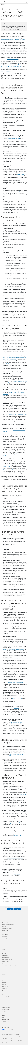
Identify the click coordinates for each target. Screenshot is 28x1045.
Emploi (3, 1017)
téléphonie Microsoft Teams (9, 469)
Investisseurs (4, 1023)
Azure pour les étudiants (5, 969)
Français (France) (6, 1027)
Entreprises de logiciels (5, 1009)
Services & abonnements (16, 722)
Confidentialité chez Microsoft (6, 1021)
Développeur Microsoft (5, 996)
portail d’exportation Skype (14, 138)
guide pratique (17, 874)
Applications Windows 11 (6, 930)
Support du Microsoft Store (6, 940)
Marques (21, 1038)
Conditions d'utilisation (5, 1038)
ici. (3, 481)
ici (8, 557)
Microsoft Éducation (5, 955)
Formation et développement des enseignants (9, 965)
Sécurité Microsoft (4, 978)
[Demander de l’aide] (4, 2)
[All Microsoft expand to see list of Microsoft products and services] (1, 1)
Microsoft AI (3, 975)
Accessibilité (20, 1040)
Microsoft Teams (4, 988)
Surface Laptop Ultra (5, 920)
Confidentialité (20, 1036)
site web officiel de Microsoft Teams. (15, 858)
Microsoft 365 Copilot (5, 986)
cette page (16, 708)
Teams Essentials (6, 466)
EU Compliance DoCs (14, 1040)
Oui (10, 909)
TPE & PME (3, 990)
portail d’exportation (20, 191)
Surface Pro (3, 915)
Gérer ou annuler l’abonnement (14, 1034)
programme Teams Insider (15, 823)
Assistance (3, 4)
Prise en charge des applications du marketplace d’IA (10, 1000)
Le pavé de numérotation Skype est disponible (13, 649)
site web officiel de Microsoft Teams (15, 682)
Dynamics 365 (4, 982)
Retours (3, 942)
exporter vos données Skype (13, 59)
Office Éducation (4, 963)
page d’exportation (21, 174)
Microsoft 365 (4, 926)
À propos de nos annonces (6, 1040)
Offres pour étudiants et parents (7, 967)
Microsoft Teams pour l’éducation (7, 959)
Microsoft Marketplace (5, 1005)
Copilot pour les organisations (6, 922)
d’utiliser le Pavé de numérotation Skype (17, 414)
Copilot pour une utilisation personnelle (8, 924)
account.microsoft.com (17, 698)
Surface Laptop (4, 917)
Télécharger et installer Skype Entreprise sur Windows (13, 39)
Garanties (3, 949)
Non (17, 909)
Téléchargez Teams (10, 363)
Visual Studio (4, 1011)
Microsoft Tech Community (6, 1003)
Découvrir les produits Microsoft (7, 928)
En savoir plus (23, 794)
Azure (2, 980)
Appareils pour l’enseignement (6, 957)
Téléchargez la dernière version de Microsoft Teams (14, 658)
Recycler (3, 947)
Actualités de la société (5, 1019)
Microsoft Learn (4, 998)
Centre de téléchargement (6, 938)
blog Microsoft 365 (18, 835)
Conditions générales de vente (14, 1038)
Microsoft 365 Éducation (5, 961)
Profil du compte (4, 936)
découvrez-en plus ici (5, 71)
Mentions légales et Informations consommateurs (9, 1036)
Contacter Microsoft (5, 1034)
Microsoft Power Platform (6, 1007)
